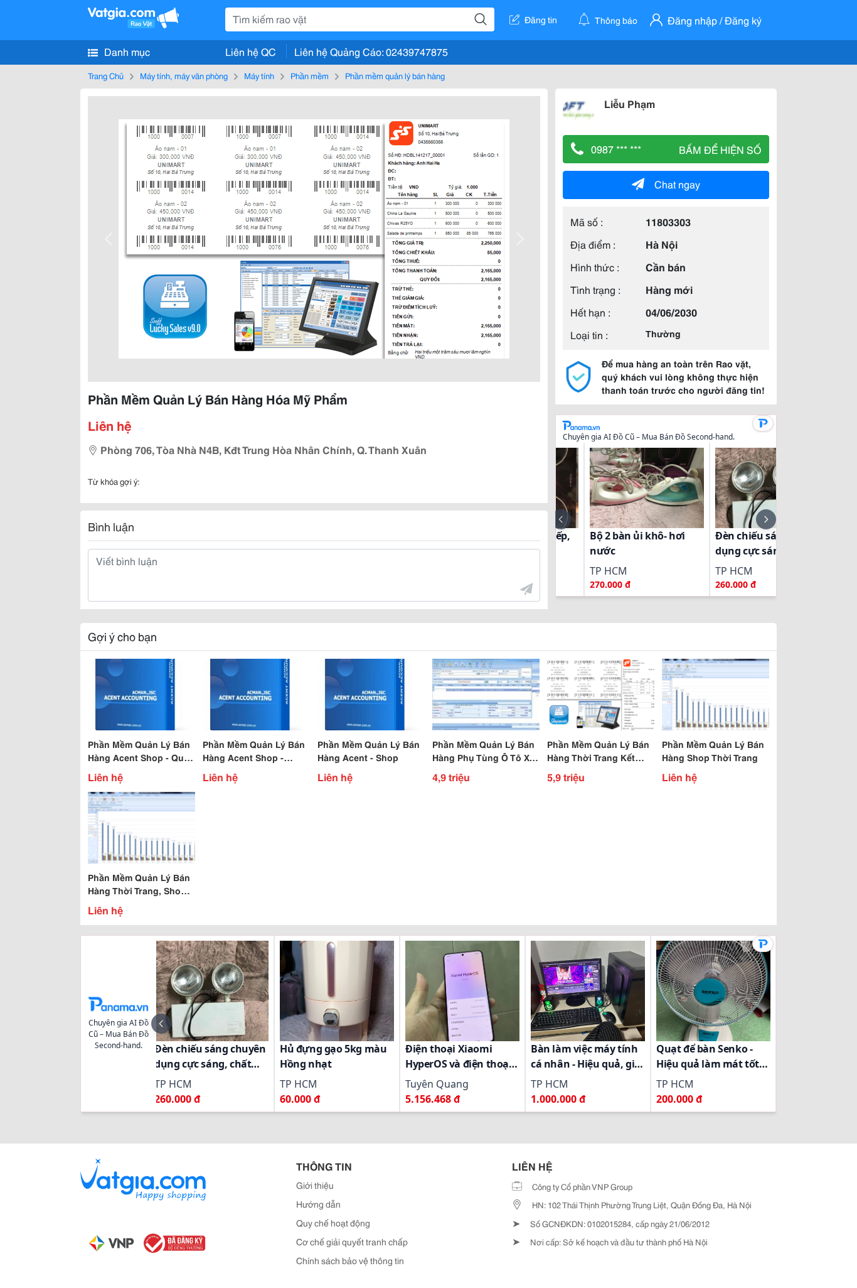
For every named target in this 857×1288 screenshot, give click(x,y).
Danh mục (126, 51)
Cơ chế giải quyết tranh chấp (352, 1241)
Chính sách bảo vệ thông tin (350, 1260)
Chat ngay (677, 183)
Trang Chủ (106, 75)
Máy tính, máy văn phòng (184, 75)
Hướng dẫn (318, 1204)
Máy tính (259, 75)
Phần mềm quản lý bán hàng (395, 75)
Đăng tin (540, 19)
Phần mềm (309, 75)
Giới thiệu (315, 1185)
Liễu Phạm (629, 103)
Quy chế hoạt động (333, 1222)
